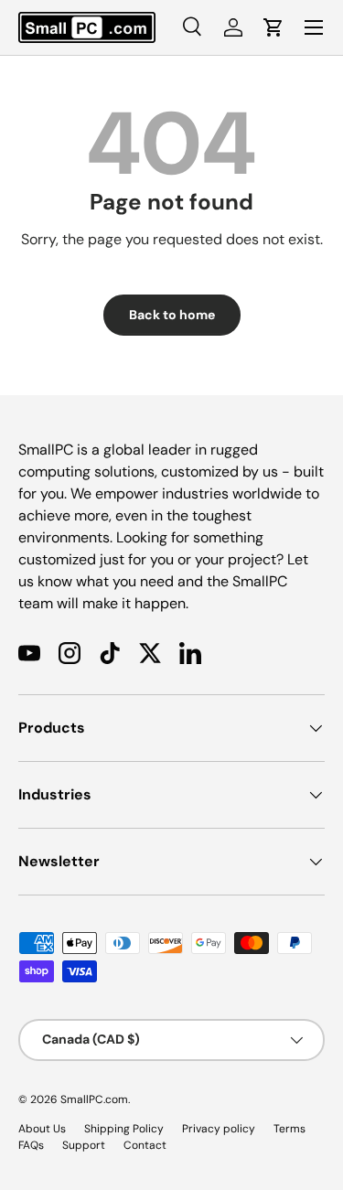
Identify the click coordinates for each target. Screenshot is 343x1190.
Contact (144, 1145)
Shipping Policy (124, 1128)
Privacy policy (218, 1128)
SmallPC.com (94, 1099)
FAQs (31, 1145)
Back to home (172, 314)
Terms (289, 1128)
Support (83, 1145)
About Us (42, 1128)
